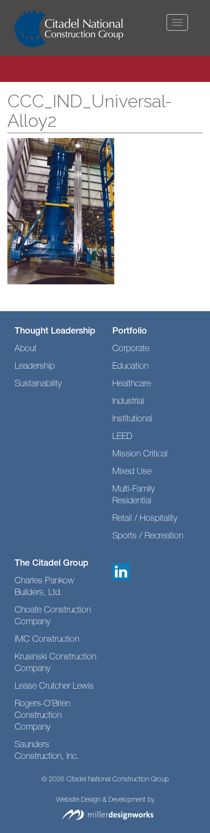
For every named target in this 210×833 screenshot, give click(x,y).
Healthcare (131, 384)
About (26, 349)
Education (130, 366)
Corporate (130, 349)
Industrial (128, 401)
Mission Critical (140, 454)
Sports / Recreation (147, 536)
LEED (122, 437)
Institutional (132, 419)
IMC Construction (47, 639)
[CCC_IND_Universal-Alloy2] (60, 211)
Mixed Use (131, 472)
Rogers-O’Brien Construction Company (42, 716)
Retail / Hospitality (144, 519)
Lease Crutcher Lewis (54, 686)
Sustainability (38, 384)
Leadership (35, 366)
